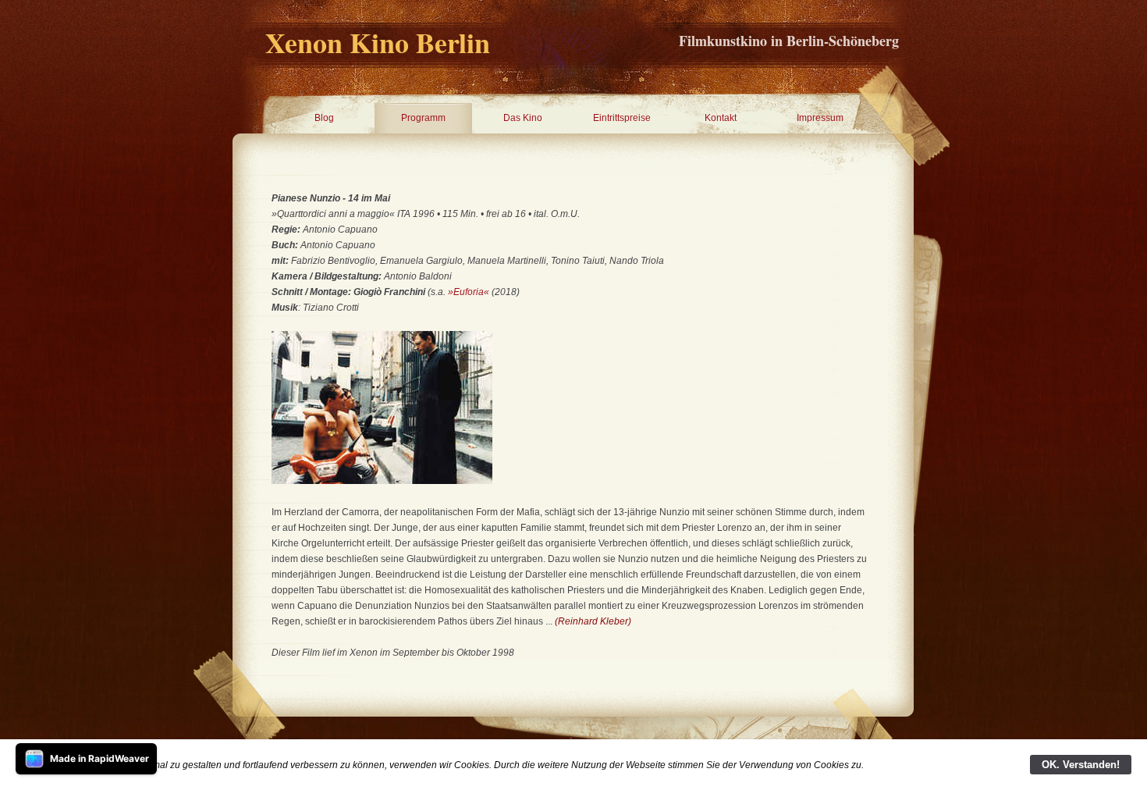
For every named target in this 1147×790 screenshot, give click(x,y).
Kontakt (721, 117)
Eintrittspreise (622, 117)
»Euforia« (468, 291)
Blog (324, 117)
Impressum (820, 117)
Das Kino (522, 117)
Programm (423, 117)
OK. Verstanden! (1081, 764)
